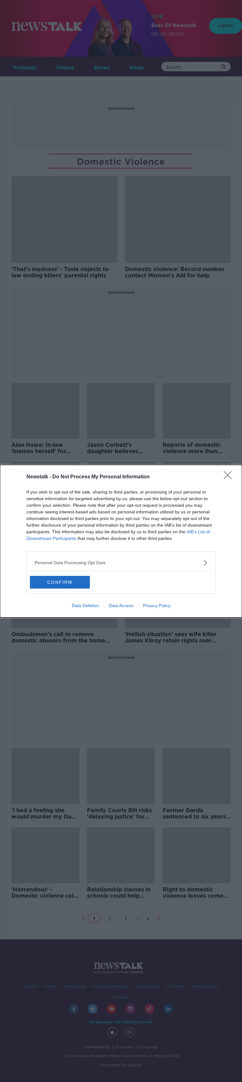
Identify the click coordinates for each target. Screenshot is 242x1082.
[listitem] (121, 562)
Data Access (121, 605)
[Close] (230, 477)
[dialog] (121, 541)
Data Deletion (85, 605)
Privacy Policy (156, 605)
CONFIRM (59, 582)
